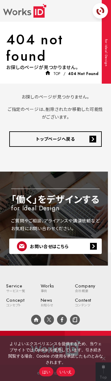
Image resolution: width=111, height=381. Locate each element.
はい (46, 371)
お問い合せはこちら (49, 246)
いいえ (66, 371)
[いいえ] (103, 358)
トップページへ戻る (55, 139)
